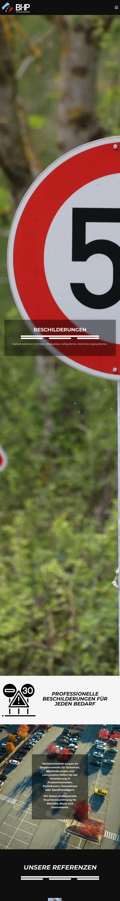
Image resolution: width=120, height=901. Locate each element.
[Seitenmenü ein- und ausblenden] (116, 8)
